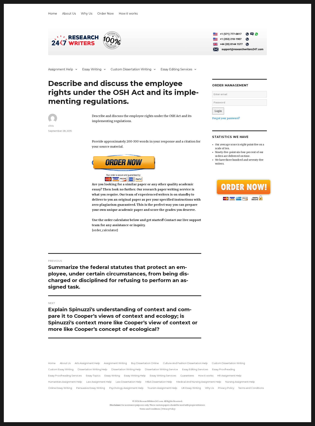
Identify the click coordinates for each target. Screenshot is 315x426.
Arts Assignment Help (87, 363)
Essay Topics (93, 375)
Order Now (105, 13)
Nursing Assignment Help (240, 381)
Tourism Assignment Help (162, 387)
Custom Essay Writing (60, 369)
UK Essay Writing (191, 387)
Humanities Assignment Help (65, 381)
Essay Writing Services (163, 375)
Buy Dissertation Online (145, 363)
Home (52, 13)
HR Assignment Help (229, 375)
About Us (69, 13)
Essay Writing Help (135, 375)
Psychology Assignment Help (126, 387)
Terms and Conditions (251, 387)
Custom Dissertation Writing (131, 69)
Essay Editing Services (176, 69)
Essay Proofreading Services (65, 375)
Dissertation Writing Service (161, 369)
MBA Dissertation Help (158, 381)
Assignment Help (60, 69)
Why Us (86, 13)
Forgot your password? (226, 118)
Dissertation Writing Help (92, 369)
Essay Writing (92, 69)
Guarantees (187, 375)
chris (51, 125)
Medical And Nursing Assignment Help (198, 381)
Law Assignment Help (99, 381)
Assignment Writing (115, 363)
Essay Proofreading (223, 369)
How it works (128, 13)
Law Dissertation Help (128, 381)
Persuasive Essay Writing (90, 387)
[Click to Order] (146, 168)
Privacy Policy (226, 387)
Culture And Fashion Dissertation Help (185, 363)
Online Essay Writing (60, 387)
